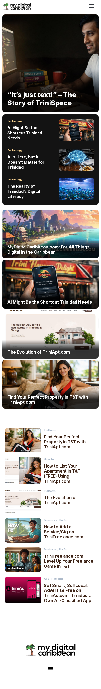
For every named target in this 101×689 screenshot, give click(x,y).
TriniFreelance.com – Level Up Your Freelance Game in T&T (68, 561)
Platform (50, 430)
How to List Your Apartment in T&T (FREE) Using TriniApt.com (62, 473)
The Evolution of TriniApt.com (60, 500)
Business (50, 520)
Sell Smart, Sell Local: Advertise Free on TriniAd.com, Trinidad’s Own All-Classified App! (68, 593)
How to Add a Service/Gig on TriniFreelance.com (63, 532)
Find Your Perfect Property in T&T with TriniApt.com (65, 442)
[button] (91, 5)
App (46, 578)
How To (49, 459)
